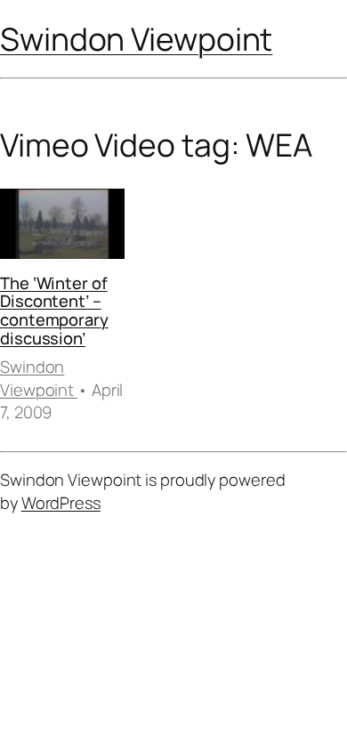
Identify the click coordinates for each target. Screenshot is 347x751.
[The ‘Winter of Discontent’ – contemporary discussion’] (62, 226)
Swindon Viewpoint (136, 39)
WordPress (61, 502)
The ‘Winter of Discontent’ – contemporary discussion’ (54, 310)
